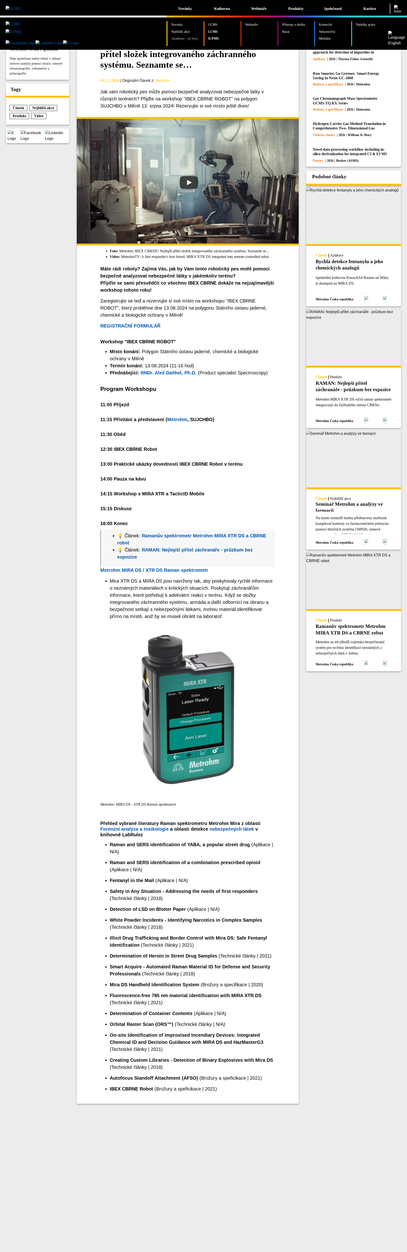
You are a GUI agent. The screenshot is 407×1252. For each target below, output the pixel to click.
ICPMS (213, 38)
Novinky (185, 9)
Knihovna (222, 9)
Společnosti (333, 9)
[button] (14, 135)
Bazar (286, 31)
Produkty (296, 9)
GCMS (212, 24)
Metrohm (162, 81)
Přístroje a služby (293, 24)
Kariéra (369, 9)
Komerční (325, 24)
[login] (397, 8)
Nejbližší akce (180, 31)
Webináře (259, 9)
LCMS (213, 31)
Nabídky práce (365, 24)
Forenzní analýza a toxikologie (134, 829)
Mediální (325, 38)
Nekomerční (327, 31)
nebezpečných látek (232, 829)
